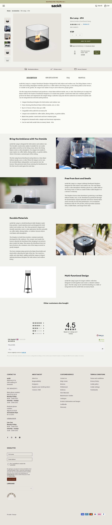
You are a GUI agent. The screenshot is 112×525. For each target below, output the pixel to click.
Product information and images (70, 401)
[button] (20, 496)
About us (35, 378)
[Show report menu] (102, 349)
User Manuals (64, 393)
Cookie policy (94, 384)
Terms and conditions (97, 378)
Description (32, 78)
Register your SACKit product (41, 387)
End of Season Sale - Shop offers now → (56, 1)
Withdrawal (64, 387)
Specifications (52, 78)
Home (8, 11)
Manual (81, 78)
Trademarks (94, 390)
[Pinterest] (15, 437)
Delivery (62, 390)
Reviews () (86, 24)
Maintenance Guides (66, 395)
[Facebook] (7, 437)
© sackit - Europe (11, 514)
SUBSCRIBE (11, 479)
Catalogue (63, 398)
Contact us (63, 378)
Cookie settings (95, 387)
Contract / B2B (36, 390)
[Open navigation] (4, 6)
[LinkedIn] (19, 437)
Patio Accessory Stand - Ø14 (85, 51)
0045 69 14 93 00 (12, 410)
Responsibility (36, 381)
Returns (62, 384)
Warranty (63, 407)
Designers (35, 384)
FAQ (68, 78)
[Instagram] (11, 437)
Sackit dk (24, 352)
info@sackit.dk (11, 418)
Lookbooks (63, 404)
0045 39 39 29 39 (12, 394)
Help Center (64, 381)
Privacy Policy (94, 381)
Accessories (15, 11)
